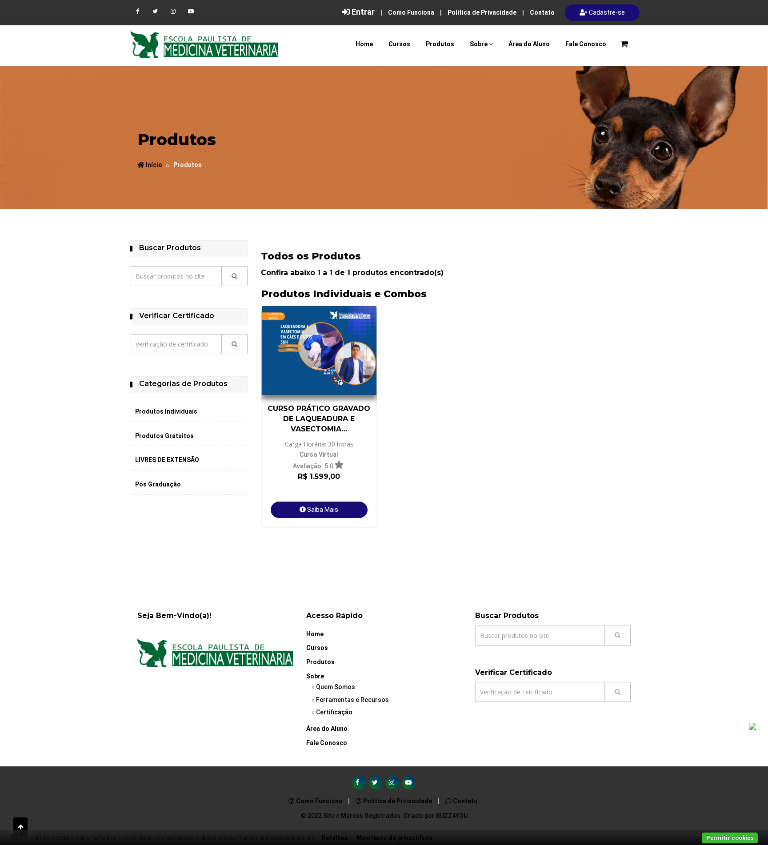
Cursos (399, 44)
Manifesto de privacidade (394, 837)
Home (364, 44)
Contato (542, 12)
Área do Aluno (529, 44)
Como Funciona (411, 12)
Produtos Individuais (166, 411)
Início (153, 164)
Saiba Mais (322, 509)
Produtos (440, 44)
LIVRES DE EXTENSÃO (167, 459)
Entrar (362, 11)
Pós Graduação (158, 484)
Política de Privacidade (482, 12)
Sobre (479, 44)
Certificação (334, 712)
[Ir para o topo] (20, 826)
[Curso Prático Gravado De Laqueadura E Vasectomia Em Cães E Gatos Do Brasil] (319, 350)
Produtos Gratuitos (164, 435)
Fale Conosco (585, 44)
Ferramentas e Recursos (352, 699)
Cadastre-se (606, 12)
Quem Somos (335, 686)
